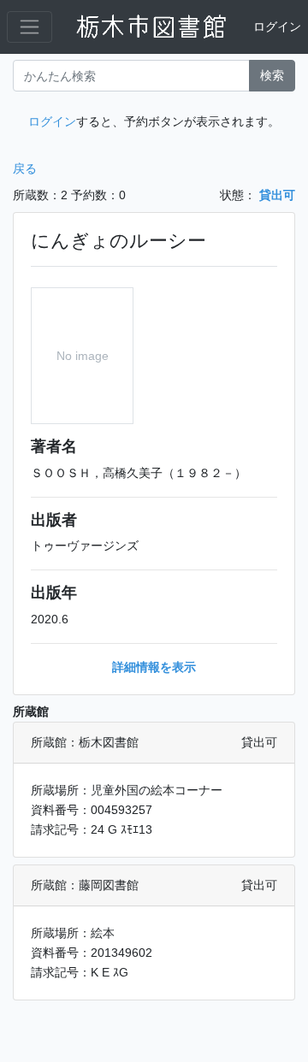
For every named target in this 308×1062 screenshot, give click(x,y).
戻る (25, 168)
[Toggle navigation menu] (29, 27)
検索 (272, 75)
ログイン (277, 26)
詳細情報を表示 (154, 667)
